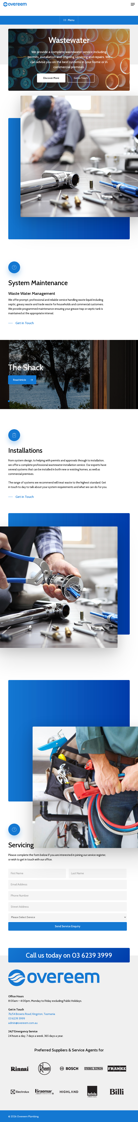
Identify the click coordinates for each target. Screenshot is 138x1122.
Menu (71, 20)
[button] (133, 4)
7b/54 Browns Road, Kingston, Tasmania (31, 1014)
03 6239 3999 (16, 1018)
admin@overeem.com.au (23, 1023)
